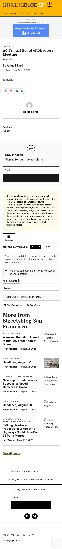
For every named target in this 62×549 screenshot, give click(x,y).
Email (7, 170)
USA (29, 13)
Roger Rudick (10, 348)
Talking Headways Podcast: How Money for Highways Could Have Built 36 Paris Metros (21, 430)
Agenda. (8, 79)
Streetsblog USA (13, 419)
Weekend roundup (11, 333)
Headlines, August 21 (17, 362)
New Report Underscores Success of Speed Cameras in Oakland (20, 383)
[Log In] (49, 5)
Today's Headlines (11, 358)
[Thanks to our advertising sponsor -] (31, 30)
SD (41, 13)
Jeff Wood (8, 440)
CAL (21, 13)
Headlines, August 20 (17, 405)
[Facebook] (27, 516)
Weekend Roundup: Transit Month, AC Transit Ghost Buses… (21, 341)
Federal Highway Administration (18, 421)
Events (6, 46)
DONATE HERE (9, 13)
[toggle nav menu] (57, 5)
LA (35, 13)
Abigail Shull (15, 65)
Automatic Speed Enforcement (17, 376)
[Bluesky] (35, 516)
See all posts (11, 453)
